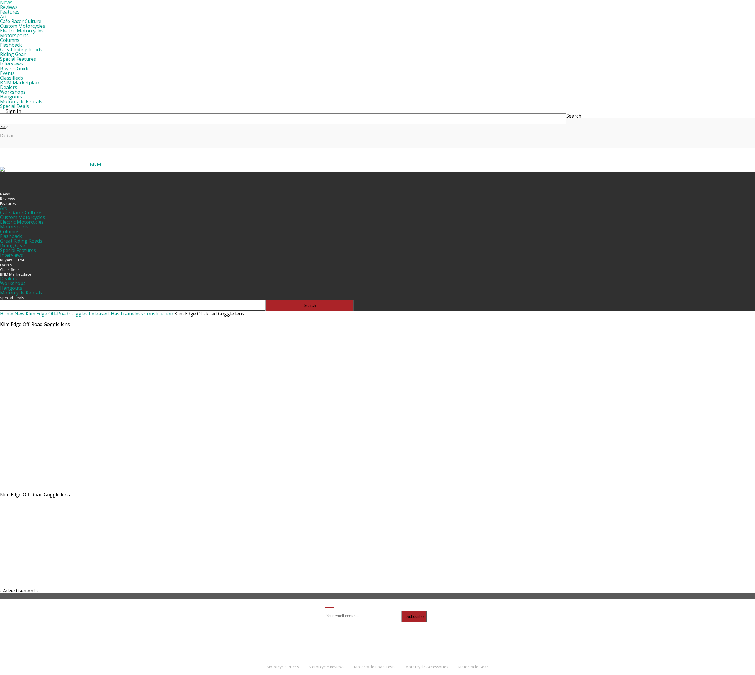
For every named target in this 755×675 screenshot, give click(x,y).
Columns (9, 40)
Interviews (11, 63)
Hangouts (11, 96)
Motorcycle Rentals (21, 101)
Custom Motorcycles (22, 26)
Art (3, 16)
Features (9, 12)
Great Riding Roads (21, 49)
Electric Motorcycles (22, 30)
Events (7, 73)
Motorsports (14, 35)
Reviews (9, 7)
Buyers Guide (14, 68)
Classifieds (11, 78)
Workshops (13, 92)
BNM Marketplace (20, 82)
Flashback (11, 45)
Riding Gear (13, 54)
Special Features (18, 59)
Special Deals (14, 106)
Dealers (8, 87)
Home (6, 313)
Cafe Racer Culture (20, 21)
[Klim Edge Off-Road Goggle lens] (116, 488)
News (5, 194)
